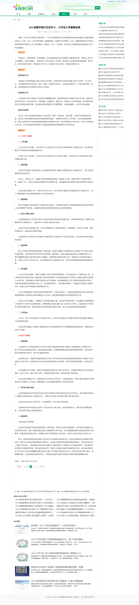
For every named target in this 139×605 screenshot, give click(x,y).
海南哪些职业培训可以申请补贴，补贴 (111, 41)
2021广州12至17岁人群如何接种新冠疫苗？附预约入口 (56, 553)
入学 (31, 461)
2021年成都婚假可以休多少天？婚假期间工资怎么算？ (37, 509)
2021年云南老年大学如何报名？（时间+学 (115, 117)
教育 (64, 14)
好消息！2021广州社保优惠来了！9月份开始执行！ (54, 525)
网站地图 (110, 1)
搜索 (97, 8)
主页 (14, 19)
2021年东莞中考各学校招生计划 (111, 124)
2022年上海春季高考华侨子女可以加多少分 (115, 85)
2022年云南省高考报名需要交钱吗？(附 (112, 58)
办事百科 (63, 597)
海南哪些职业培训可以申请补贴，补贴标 (114, 82)
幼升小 (35, 461)
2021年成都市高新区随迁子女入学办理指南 (75, 491)
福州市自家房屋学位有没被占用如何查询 (114, 75)
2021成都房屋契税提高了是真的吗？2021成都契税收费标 (38, 506)
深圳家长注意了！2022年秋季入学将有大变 (115, 92)
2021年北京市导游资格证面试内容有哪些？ (115, 68)
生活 (75, 14)
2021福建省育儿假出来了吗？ (108, 30)
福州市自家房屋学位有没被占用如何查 (111, 34)
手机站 (124, 1)
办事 (29, 14)
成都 (22, 461)
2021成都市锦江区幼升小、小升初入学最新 (115, 127)
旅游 (53, 14)
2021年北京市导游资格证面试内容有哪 (111, 27)
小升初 (27, 461)
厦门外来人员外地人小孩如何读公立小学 (114, 110)
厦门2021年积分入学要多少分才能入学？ (114, 120)
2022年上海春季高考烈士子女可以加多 (111, 47)
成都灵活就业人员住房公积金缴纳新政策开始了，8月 (36, 512)
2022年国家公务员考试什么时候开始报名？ (115, 96)
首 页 (18, 14)
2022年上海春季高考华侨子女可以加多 (111, 44)
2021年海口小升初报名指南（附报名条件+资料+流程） (78, 516)
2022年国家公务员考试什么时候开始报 (111, 54)
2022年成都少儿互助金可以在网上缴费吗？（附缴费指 (78, 503)
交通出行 (41, 14)
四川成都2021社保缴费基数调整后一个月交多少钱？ (77, 509)
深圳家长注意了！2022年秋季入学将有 (111, 51)
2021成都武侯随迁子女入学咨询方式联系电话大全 (37, 491)
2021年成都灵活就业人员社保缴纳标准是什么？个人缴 (78, 512)
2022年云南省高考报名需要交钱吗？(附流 (114, 99)
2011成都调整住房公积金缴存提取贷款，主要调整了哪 (78, 500)
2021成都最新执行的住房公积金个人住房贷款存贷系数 (37, 503)
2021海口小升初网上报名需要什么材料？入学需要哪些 (37, 516)
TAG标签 (118, 1)
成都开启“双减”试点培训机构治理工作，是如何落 (76, 506)
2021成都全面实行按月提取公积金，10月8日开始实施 (36, 500)
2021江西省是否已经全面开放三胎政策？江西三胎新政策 (57, 581)
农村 (85, 14)
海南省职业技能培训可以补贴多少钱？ (111, 37)
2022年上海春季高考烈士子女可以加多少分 (115, 89)
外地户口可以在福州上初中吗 (110, 113)
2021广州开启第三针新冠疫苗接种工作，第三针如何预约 (57, 539)
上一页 (26, 466)
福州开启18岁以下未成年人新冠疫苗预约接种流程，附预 (57, 567)
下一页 (41, 466)
